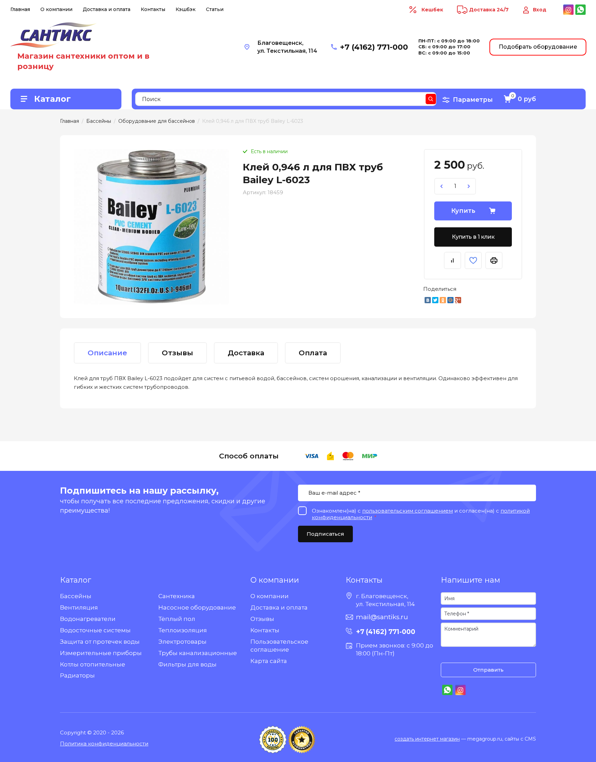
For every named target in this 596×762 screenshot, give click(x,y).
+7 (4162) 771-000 (374, 47)
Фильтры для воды (187, 664)
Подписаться (325, 534)
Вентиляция (79, 607)
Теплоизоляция (182, 630)
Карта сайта (268, 660)
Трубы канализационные (197, 653)
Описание (107, 352)
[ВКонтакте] (428, 300)
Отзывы (262, 618)
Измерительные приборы (101, 653)
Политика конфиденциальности (104, 743)
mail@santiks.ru (382, 617)
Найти (431, 99)
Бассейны (75, 596)
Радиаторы (77, 675)
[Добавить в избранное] (473, 260)
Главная (20, 9)
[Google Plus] (458, 300)
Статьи (214, 9)
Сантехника (176, 596)
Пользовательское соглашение (279, 645)
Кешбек (432, 10)
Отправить (488, 669)
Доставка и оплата (106, 9)
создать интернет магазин (427, 739)
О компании (56, 9)
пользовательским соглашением (407, 510)
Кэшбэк (186, 9)
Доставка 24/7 (489, 10)
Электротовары (182, 641)
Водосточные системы (95, 630)
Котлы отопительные (92, 664)
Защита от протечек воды (100, 641)
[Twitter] (435, 300)
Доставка (246, 352)
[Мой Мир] (450, 300)
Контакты (153, 9)
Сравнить (452, 260)
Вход (539, 10)
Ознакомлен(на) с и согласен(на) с (448, 655)
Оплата (313, 352)
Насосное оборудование (197, 607)
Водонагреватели (88, 618)
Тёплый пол (176, 618)
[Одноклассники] (443, 300)
